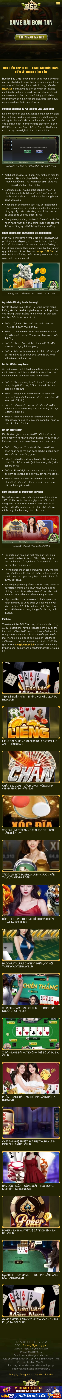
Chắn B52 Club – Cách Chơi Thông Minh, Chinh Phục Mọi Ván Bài (28, 787)
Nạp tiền (38, 1374)
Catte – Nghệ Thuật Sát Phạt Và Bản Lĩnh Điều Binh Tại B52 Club (29, 1143)
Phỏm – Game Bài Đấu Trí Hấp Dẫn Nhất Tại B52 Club (29, 1098)
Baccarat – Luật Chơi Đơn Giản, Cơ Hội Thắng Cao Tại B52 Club (27, 965)
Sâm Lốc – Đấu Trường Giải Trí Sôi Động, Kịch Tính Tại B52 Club (28, 1187)
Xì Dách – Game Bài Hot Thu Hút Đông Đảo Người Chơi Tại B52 (29, 1009)
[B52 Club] (31, 5)
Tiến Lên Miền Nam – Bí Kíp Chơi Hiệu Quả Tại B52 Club (29, 698)
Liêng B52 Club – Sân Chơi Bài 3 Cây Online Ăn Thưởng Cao (29, 742)
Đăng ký (13, 1374)
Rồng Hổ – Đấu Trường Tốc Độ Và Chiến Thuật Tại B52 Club (28, 920)
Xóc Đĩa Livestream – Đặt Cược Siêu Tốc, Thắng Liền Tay (28, 831)
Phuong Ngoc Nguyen (35, 1345)
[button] (58, 3)
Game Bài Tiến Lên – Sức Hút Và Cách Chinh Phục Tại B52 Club (30, 1321)
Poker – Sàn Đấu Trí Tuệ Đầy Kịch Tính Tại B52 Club (29, 1232)
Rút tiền (49, 1374)
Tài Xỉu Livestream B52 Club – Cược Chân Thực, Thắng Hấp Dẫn (28, 876)
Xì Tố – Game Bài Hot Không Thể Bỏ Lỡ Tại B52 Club (30, 1054)
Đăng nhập (26, 1374)
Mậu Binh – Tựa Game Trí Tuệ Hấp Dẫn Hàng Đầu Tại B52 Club (29, 1276)
